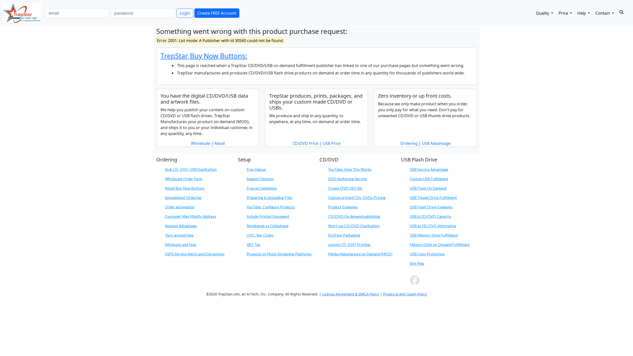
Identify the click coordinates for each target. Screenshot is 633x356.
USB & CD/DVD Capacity (430, 216)
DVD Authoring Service (347, 179)
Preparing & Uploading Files (270, 197)
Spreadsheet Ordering (183, 197)
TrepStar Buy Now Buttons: (203, 55)
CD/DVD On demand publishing (354, 216)
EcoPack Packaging (344, 235)
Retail (219, 143)
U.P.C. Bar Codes (260, 235)
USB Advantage (436, 143)
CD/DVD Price (305, 143)
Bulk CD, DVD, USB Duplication (191, 169)
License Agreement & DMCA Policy (350, 294)
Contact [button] (603, 13)
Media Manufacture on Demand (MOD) (360, 254)
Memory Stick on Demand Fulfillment (440, 244)
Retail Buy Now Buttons (184, 188)
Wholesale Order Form (183, 179)
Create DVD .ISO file (345, 188)
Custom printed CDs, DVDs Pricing (356, 197)
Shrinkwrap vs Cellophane (268, 225)
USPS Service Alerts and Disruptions (195, 254)
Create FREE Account (217, 13)
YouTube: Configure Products (271, 207)
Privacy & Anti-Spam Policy (405, 294)
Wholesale (200, 143)
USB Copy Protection (427, 254)
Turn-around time (179, 235)
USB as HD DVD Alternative (433, 225)
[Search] (621, 12)
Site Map (417, 263)
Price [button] (564, 13)
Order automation (180, 207)
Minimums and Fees (181, 244)
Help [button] (582, 13)
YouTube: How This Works (349, 169)
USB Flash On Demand (428, 188)
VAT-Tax (253, 244)
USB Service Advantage (429, 169)
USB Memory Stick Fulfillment (434, 235)
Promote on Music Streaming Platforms (279, 254)
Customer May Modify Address (190, 216)
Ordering (409, 143)
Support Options (260, 179)
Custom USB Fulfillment (429, 179)
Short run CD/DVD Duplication (354, 225)
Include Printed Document (268, 216)
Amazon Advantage (181, 225)
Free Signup (256, 169)
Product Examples (343, 207)
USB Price (331, 143)
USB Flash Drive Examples (431, 207)
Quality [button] (543, 13)
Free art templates (262, 188)
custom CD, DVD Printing (349, 244)
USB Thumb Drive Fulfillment (433, 197)
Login (185, 13)
